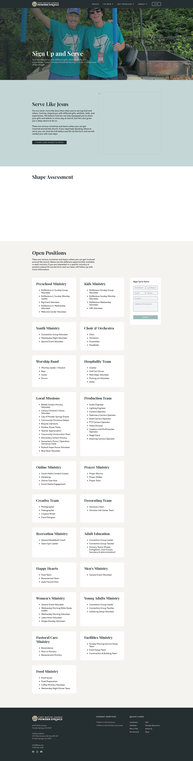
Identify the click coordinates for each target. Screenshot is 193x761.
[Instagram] (37, 752)
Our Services (134, 732)
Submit (145, 317)
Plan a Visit (134, 728)
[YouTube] (41, 752)
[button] (112, 4)
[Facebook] (33, 752)
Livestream (134, 722)
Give (146, 722)
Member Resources (152, 725)
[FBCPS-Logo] (45, 4)
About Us (148, 728)
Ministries (133, 725)
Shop (147, 732)
